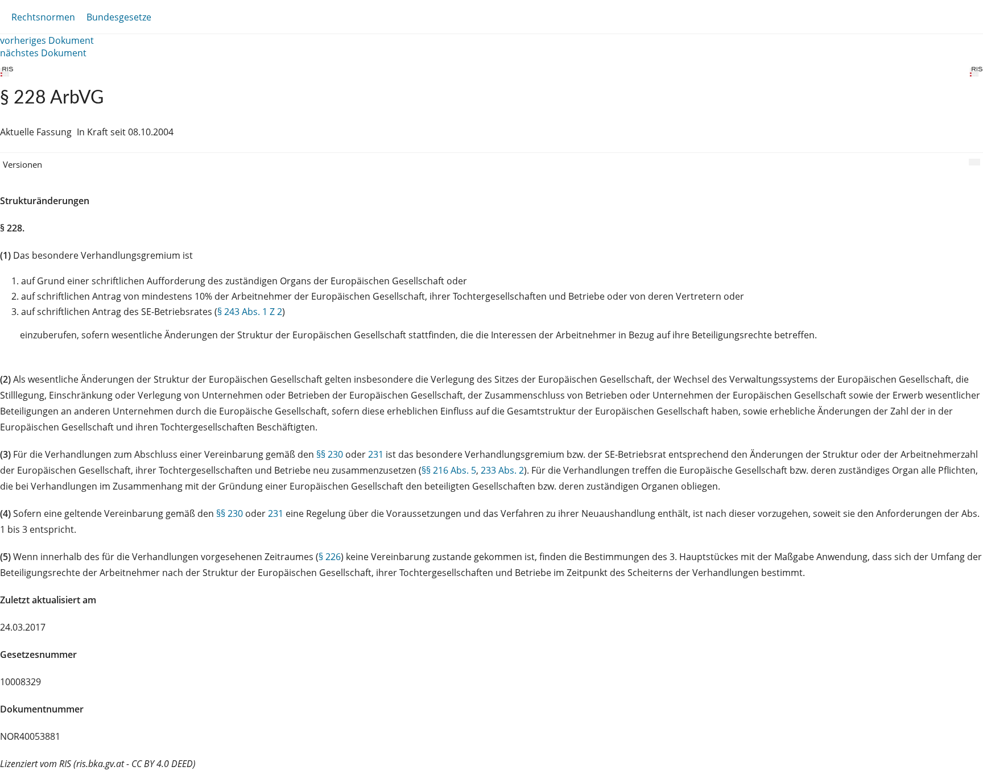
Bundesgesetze (118, 17)
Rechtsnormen (43, 17)
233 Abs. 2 (502, 470)
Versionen (22, 164)
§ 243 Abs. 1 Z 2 (249, 311)
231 (375, 454)
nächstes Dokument (43, 53)
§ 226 (330, 556)
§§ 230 (329, 454)
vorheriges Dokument (47, 40)
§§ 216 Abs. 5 (449, 470)
